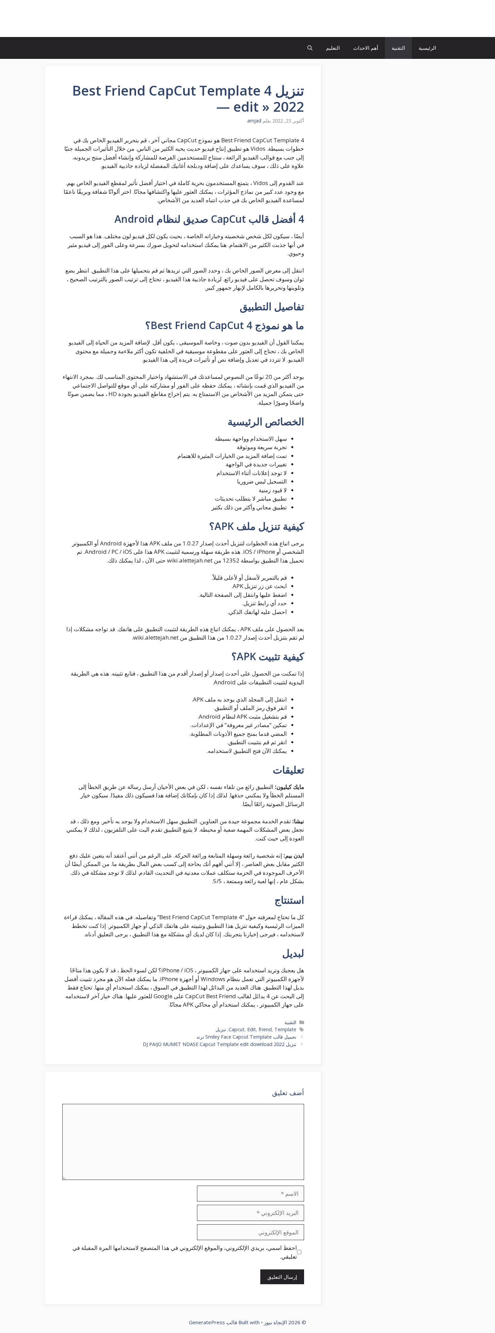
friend (265, 1029)
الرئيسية (427, 47)
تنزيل (221, 1029)
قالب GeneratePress (213, 1322)
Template (285, 1029)
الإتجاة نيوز (417, 18)
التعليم (333, 47)
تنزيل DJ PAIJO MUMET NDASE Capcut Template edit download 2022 (219, 1044)
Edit (251, 1029)
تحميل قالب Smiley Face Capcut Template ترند (246, 1037)
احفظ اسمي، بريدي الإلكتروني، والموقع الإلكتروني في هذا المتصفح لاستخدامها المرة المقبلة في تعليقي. (184, 1252)
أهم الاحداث (365, 47)
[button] (310, 48)
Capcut (236, 1029)
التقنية (398, 47)
